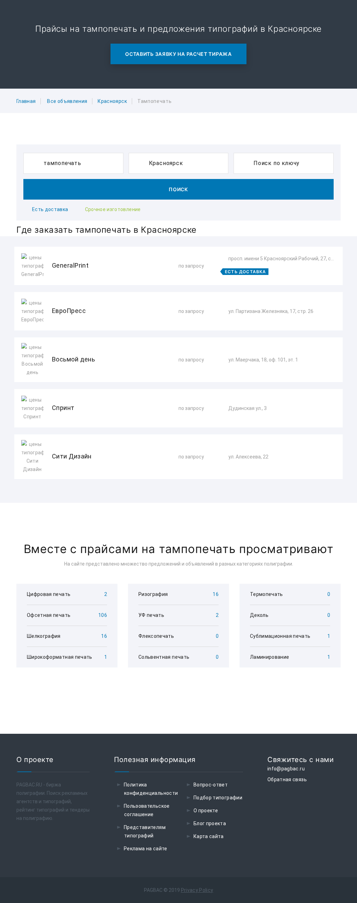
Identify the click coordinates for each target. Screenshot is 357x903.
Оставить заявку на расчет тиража (178, 54)
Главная (26, 101)
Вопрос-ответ (210, 785)
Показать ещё (178, 498)
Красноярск (112, 101)
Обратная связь (287, 779)
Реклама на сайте (145, 848)
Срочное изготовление (113, 209)
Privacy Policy (197, 890)
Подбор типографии (217, 797)
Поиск (178, 189)
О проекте (205, 810)
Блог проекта (209, 823)
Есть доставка (50, 209)
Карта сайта (208, 836)
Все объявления (67, 101)
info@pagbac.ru (286, 768)
